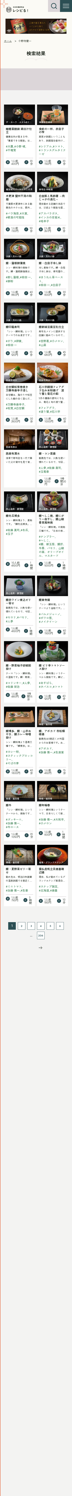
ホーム (8, 41)
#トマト (58, 146)
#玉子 (9, 534)
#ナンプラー (47, 536)
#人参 (42, 468)
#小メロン (56, 341)
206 (40, 935)
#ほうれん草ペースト (51, 279)
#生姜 (24, 890)
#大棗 (9, 146)
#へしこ (44, 540)
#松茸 (9, 408)
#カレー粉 (12, 752)
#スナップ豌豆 (48, 886)
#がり (9, 341)
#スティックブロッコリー (19, 757)
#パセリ (22, 617)
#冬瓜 (24, 530)
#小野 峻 (19, 146)
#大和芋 (59, 819)
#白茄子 (56, 285)
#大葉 (23, 213)
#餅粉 (9, 281)
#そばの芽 (12, 763)
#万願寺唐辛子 (15, 404)
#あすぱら (45, 683)
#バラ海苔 (12, 213)
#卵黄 (18, 341)
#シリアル (45, 146)
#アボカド (45, 748)
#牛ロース (12, 827)
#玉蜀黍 (44, 471)
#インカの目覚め (49, 217)
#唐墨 (53, 890)
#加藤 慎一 (46, 752)
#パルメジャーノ (49, 614)
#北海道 (44, 890)
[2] (40, 947)
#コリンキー (14, 683)
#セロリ (11, 617)
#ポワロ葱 (45, 618)
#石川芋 (55, 411)
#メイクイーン (48, 622)
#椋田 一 (25, 277)
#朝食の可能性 (15, 217)
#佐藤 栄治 (13, 687)
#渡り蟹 (44, 411)
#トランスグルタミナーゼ (52, 152)
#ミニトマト (14, 886)
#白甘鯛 (19, 408)
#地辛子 (44, 221)
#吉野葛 (44, 341)
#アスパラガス (48, 213)
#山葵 (42, 345)
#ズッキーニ (14, 819)
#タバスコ (45, 687)
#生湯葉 (59, 752)
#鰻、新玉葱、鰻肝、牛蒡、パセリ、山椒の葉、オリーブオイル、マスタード (52, 550)
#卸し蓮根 (12, 277)
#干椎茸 (11, 150)
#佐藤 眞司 (54, 468)
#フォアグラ (47, 408)
